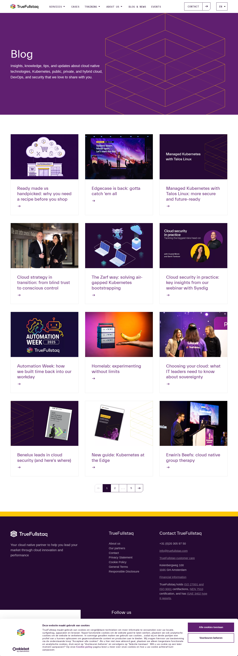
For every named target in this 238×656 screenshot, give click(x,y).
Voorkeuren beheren (210, 637)
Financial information (172, 577)
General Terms (118, 566)
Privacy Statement (120, 557)
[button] (139, 488)
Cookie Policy (117, 562)
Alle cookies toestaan (211, 627)
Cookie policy (84, 647)
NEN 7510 (196, 589)
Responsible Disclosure (124, 571)
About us (114, 543)
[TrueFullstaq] (24, 6)
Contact (114, 553)
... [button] (123, 488)
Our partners (117, 548)
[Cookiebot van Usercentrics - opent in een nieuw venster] (21, 649)
